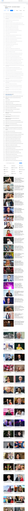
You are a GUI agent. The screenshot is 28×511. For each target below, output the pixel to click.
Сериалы (20, 10)
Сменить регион (7, 8)
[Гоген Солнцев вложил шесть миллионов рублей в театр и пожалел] (19, 501)
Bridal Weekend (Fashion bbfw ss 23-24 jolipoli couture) (11, 157)
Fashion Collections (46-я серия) (9, 94)
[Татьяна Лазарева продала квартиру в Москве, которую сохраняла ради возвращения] (8, 479)
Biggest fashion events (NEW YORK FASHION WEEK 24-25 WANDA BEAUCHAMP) (12, 118)
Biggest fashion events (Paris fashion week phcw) (11, 39)
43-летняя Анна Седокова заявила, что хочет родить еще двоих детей (18, 232)
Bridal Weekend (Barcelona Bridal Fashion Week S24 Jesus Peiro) (13, 146)
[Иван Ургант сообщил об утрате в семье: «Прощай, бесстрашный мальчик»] (8, 359)
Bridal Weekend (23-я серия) (8, 21)
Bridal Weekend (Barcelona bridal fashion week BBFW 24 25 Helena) (13, 104)
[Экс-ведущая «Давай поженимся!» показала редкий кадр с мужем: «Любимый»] (8, 403)
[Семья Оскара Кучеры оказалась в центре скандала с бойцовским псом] (19, 359)
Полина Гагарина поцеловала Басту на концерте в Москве (19, 322)
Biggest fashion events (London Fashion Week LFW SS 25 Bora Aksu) (13, 91)
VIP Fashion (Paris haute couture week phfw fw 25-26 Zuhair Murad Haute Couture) (13, 82)
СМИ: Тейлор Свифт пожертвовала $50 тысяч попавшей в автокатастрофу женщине (19, 262)
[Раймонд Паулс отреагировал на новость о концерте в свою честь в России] (19, 337)
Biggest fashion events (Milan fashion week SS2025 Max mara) (12, 48)
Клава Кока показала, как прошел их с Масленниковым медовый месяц (19, 307)
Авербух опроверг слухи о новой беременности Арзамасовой (18, 315)
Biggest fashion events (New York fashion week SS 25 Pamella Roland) (13, 85)
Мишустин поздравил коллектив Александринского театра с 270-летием (19, 209)
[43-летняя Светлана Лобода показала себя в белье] (19, 490)
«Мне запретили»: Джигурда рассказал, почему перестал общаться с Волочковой (19, 194)
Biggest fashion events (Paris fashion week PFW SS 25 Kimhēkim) (13, 120)
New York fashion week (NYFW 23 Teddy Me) (10, 42)
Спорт (24, 10)
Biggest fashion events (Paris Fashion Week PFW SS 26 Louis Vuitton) (13, 132)
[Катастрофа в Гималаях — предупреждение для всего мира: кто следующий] (8, 337)
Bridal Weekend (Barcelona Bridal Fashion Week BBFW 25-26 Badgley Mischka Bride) (13, 87)
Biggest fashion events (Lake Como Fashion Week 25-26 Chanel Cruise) (13, 62)
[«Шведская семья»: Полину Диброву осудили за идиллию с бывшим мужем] (8, 501)
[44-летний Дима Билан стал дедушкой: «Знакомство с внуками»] (19, 392)
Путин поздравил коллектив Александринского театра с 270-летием (19, 292)
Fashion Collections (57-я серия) (9, 110)
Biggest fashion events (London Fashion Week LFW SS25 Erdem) (13, 140)
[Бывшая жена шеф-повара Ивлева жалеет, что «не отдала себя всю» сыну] (8, 446)
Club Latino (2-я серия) (8, 47)
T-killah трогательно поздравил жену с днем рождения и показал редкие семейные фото (19, 217)
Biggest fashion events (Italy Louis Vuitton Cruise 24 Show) (12, 151)
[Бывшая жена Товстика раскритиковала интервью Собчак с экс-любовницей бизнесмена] (19, 457)
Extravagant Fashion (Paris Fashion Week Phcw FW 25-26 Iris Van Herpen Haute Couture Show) (14, 65)
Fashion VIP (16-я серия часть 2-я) (9, 45)
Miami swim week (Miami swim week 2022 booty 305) (11, 27)
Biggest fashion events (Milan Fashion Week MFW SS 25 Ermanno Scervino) (14, 59)
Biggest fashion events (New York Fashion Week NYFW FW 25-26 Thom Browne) (14, 24)
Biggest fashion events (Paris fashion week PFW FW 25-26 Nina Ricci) (13, 30)
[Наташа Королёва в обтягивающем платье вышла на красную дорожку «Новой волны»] (8, 381)
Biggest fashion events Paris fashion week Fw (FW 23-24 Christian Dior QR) (14, 149)
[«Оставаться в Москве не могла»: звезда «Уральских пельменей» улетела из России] (19, 446)
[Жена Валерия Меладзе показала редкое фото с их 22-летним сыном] (19, 479)
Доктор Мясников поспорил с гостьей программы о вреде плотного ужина (19, 187)
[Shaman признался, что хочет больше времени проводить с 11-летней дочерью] (8, 348)
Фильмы (17, 10)
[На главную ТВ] (3, 1)
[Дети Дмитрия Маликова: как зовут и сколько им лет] (8, 457)
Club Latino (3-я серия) (8, 114)
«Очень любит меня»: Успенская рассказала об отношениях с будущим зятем (18, 224)
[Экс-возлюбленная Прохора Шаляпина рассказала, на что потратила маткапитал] (19, 348)
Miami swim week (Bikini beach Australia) (10, 51)
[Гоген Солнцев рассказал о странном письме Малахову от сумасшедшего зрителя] (8, 468)
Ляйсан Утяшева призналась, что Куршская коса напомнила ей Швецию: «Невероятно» (19, 179)
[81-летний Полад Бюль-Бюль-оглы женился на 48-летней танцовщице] (19, 381)
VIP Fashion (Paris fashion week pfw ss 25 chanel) (11, 154)
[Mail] (2, 1)
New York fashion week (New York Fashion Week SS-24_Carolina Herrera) (13, 53)
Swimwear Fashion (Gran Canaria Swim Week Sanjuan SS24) (12, 56)
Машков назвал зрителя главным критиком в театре (18, 299)
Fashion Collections (7, 33)
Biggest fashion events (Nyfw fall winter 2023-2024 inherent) (12, 101)
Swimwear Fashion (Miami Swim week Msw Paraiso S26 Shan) (12, 67)
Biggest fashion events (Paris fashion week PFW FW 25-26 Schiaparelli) (13, 13)
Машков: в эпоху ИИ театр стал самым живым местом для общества (18, 277)
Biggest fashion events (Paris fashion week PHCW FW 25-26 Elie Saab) (13, 54)
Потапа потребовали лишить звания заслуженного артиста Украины (19, 254)
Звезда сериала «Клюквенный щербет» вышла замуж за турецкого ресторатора (18, 202)
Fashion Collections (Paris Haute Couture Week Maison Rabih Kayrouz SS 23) (14, 73)
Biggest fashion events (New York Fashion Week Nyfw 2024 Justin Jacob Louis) (14, 16)
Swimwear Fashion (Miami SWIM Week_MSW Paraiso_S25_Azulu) (13, 76)
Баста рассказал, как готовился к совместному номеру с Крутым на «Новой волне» (19, 269)
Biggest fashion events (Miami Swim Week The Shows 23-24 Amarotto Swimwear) (12, 116)
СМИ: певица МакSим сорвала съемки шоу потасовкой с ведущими (18, 284)
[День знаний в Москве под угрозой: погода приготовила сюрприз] (8, 435)
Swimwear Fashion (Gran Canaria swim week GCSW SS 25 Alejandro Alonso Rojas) (13, 18)
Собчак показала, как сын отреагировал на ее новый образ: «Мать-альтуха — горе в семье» (19, 247)
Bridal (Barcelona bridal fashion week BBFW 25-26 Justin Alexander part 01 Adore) (13, 129)
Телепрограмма (5, 5)
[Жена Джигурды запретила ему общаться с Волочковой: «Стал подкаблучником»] (19, 468)
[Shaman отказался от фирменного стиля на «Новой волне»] (19, 424)
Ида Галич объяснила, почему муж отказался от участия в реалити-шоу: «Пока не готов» (19, 239)
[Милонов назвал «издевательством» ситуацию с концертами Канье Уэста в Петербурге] (8, 392)
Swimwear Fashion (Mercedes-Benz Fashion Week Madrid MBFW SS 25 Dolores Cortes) (13, 78)
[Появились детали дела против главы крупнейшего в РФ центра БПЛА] (19, 370)
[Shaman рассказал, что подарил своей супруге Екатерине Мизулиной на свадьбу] (8, 424)
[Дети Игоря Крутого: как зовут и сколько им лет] (19, 403)
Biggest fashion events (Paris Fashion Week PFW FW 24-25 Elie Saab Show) (14, 143)
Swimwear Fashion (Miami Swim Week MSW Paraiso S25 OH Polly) (13, 137)
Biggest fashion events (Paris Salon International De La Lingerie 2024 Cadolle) (14, 134)
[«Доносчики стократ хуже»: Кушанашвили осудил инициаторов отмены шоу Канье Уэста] (19, 414)
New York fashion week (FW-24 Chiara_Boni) (10, 36)
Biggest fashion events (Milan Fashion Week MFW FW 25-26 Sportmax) (13, 80)
